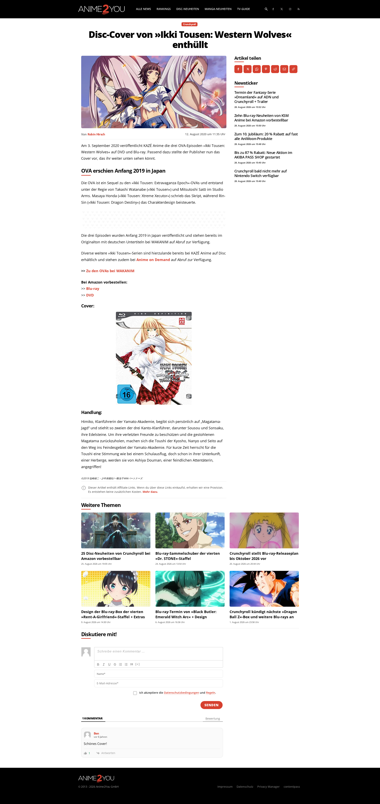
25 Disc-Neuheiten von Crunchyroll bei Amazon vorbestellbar (115, 556)
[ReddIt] (275, 69)
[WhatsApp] (257, 69)
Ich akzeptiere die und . (177, 692)
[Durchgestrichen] (115, 664)
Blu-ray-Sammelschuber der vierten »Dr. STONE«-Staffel (187, 556)
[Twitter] (281, 9)
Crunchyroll (189, 24)
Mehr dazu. (150, 492)
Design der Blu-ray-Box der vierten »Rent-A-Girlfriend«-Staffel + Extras (113, 614)
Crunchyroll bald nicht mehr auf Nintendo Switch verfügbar (260, 173)
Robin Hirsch (96, 134)
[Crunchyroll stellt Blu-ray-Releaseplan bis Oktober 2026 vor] (264, 531)
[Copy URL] (293, 69)
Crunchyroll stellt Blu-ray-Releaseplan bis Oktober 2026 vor (264, 556)
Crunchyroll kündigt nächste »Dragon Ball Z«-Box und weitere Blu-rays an (263, 614)
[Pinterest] (266, 69)
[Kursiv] (104, 664)
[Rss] (298, 9)
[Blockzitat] (131, 664)
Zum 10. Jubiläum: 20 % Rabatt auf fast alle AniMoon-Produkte (266, 136)
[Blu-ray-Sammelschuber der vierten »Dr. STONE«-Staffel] (190, 531)
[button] (266, 9)
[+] (137, 664)
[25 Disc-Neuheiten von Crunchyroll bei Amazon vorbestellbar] (115, 531)
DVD (90, 295)
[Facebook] (273, 9)
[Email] (284, 69)
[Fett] (98, 664)
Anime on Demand (153, 259)
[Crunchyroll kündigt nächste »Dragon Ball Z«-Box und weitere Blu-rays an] (264, 589)
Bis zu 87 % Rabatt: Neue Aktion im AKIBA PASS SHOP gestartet (263, 154)
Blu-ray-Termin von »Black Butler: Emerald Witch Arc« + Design (185, 614)
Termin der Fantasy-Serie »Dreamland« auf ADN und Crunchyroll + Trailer (256, 97)
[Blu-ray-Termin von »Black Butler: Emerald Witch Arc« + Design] (190, 589)
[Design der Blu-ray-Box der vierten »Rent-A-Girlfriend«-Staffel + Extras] (115, 589)
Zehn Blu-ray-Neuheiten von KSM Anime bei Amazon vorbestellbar (261, 117)
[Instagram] (290, 9)
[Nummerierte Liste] (120, 664)
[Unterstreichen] (109, 664)
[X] (248, 69)
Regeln (210, 692)
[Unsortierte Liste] (126, 664)
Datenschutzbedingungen (181, 692)
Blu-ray (92, 288)
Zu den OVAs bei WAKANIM (110, 270)
